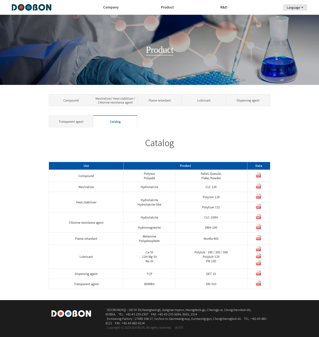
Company (111, 7)
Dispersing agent (248, 100)
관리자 (179, 327)
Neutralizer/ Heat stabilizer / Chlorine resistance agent (115, 100)
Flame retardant (160, 100)
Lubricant (204, 100)
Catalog (115, 121)
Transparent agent (71, 121)
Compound (71, 100)
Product (167, 7)
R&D (223, 7)
